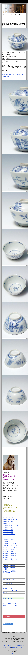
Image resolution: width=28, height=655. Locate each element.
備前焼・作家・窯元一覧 (10, 523)
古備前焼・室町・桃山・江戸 (11, 526)
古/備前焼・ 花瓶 (8, 532)
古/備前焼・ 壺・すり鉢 (10, 543)
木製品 (5, 592)
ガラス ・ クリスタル (10, 590)
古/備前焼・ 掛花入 (9, 534)
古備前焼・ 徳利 (8, 551)
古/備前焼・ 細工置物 (9, 571)
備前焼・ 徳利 (8, 549)
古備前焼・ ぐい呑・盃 (10, 545)
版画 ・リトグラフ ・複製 (10, 605)
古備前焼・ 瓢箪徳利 (9, 555)
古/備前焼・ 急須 (8, 558)
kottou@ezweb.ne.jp (15, 642)
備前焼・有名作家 (8, 521)
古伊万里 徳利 (7, 583)
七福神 (5, 569)
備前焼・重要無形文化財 (10, 519)
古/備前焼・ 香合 (8, 528)
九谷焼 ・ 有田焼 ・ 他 (11, 588)
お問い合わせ (10, 645)
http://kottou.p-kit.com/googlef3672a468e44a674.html (14, 653)
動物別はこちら (7, 598)
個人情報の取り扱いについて (18, 647)
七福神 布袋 (7, 572)
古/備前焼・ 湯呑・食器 (10, 560)
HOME (3, 645)
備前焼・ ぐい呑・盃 (10, 547)
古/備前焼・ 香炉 (8, 530)
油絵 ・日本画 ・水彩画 (9, 603)
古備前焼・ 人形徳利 (9, 553)
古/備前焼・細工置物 (9, 565)
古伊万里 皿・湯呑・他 (10, 579)
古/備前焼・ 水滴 (8, 539)
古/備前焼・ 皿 (7, 541)
